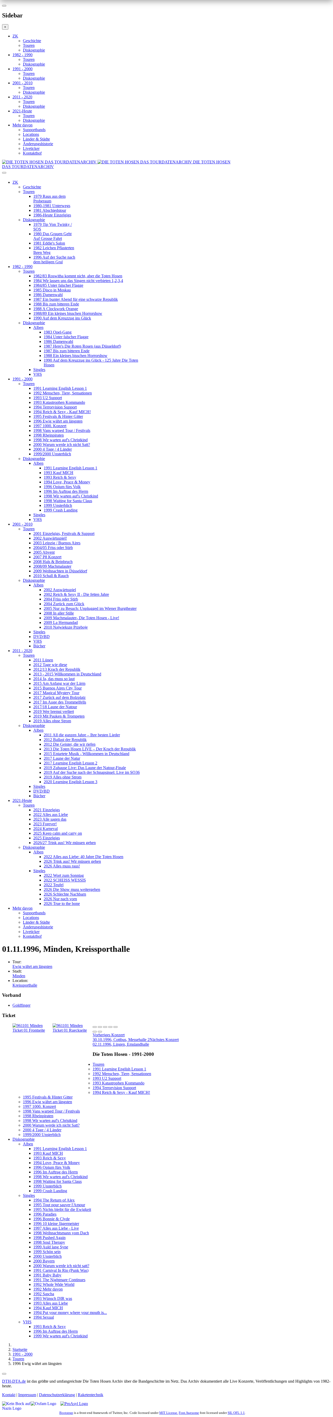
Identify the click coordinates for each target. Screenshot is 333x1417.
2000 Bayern (44, 1261)
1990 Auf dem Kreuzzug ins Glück (62, 318)
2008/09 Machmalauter (52, 566)
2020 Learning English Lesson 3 (70, 782)
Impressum (27, 1395)
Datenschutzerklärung (57, 1395)
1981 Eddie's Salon (49, 243)
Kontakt (8, 1395)
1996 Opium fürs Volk (62, 486)
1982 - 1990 (22, 55)
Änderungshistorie (38, 144)
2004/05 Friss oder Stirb (53, 547)
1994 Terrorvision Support (55, 407)
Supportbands (34, 129)
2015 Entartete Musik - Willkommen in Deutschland (86, 753)
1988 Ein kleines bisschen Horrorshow (75, 355)
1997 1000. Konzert (49, 426)
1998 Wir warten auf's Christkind (60, 440)
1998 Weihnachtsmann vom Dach (61, 1233)
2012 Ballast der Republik (65, 739)
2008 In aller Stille (59, 613)
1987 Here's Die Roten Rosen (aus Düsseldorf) (82, 346)
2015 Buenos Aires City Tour (57, 688)
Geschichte (32, 41)
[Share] (100, 1027)
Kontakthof (32, 153)
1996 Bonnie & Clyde (51, 1219)
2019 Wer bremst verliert (53, 711)
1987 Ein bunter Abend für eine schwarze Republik (75, 299)
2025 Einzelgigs (46, 838)
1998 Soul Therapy (49, 1242)
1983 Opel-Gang (58, 332)
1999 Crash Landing (61, 510)
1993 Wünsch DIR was (52, 1298)
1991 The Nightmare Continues (59, 1280)
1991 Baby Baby (47, 1275)
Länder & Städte (36, 139)
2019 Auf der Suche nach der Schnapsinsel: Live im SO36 (92, 772)
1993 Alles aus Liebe (50, 1303)
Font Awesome (189, 1413)
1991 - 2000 (22, 69)
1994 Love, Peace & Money (67, 482)
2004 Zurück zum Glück (64, 604)
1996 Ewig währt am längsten (57, 421)
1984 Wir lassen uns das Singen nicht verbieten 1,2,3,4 (78, 280)
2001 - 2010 (22, 83)
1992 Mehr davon (48, 1289)
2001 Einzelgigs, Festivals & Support (63, 533)
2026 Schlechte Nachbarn (65, 894)
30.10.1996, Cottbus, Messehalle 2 (121, 1037)
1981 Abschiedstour (49, 210)
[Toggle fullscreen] (110, 1027)
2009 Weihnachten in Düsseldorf (60, 571)
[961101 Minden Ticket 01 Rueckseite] (73, 1030)
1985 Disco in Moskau (52, 290)
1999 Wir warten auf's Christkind (60, 1336)
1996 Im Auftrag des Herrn (66, 491)
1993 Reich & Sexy (60, 477)
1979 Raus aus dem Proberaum (49, 198)
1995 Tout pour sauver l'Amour (59, 1205)
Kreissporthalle (24, 985)
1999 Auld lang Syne (50, 1247)
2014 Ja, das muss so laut (54, 678)
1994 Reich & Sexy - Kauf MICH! (62, 412)
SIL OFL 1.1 (236, 1413)
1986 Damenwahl (48, 294)
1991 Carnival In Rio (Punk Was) (60, 1270)
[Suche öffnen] (166, 175)
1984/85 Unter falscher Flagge (58, 285)
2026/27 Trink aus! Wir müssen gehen (64, 842)
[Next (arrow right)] (100, 1031)
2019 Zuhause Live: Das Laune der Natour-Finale (85, 767)
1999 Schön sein (47, 1251)
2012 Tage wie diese (50, 664)
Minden (18, 976)
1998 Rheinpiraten (48, 435)
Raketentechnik (90, 1395)
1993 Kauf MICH (58, 472)
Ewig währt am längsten (32, 966)
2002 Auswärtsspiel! (50, 538)
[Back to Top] (4, 1374)
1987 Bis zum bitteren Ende (66, 351)
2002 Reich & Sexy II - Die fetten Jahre (76, 594)
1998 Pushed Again (49, 1237)
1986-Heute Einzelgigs (52, 215)
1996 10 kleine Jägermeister (56, 1223)
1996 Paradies (44, 1214)
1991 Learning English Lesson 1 (60, 388)
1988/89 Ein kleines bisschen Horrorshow (67, 313)
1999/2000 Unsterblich (52, 454)
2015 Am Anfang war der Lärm (59, 683)
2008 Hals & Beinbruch (53, 561)
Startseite (19, 1349)
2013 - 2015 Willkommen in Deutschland (67, 674)
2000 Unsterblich (47, 1256)
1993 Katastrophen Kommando (59, 402)
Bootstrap (66, 1413)
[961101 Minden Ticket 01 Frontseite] (32, 1030)
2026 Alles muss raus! (62, 866)
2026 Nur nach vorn (60, 899)
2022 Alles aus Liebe (50, 814)
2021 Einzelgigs (46, 810)
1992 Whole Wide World (53, 1284)
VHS (37, 374)
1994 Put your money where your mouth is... (70, 1312)
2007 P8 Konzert (47, 557)
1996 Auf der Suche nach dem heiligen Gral (54, 259)
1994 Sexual (43, 1317)
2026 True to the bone (62, 903)
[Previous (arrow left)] (95, 1031)
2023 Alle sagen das (49, 819)
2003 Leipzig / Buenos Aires (56, 543)
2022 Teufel (53, 885)
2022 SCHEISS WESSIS (65, 880)
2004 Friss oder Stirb (61, 599)
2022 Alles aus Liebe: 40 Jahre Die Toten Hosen (83, 856)
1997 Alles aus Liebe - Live (56, 1228)
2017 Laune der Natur (62, 758)
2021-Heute (22, 111)
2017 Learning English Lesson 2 (70, 763)
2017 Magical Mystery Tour (56, 693)
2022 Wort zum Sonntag (64, 875)
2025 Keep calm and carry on (57, 833)
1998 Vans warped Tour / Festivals (61, 430)
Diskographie (34, 50)
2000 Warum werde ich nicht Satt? (61, 444)
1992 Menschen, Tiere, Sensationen (62, 393)
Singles (39, 369)
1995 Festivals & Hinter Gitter (58, 416)
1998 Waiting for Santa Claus (68, 501)
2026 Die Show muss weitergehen (72, 889)
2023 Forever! (45, 824)
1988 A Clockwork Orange (55, 309)
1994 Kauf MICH (48, 1308)
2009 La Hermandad (61, 622)
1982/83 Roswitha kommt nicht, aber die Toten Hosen (77, 276)
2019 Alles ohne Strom (52, 721)
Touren (29, 45)
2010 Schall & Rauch (51, 575)
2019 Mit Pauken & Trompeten (59, 716)
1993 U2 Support (47, 397)
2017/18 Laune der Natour (55, 707)
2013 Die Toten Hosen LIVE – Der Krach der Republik (90, 749)
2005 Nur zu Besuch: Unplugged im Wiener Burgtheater (90, 608)
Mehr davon (22, 125)
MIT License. (168, 1413)
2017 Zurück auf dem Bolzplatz (59, 697)
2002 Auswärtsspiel (60, 590)
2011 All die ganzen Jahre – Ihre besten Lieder (82, 735)
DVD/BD (41, 636)
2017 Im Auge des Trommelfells (59, 702)
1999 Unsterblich (58, 505)
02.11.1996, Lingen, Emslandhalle (136, 1041)
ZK (15, 36)
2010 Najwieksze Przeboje (66, 627)
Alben (38, 327)
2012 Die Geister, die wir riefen (69, 744)
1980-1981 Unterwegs (51, 205)
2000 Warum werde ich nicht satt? (61, 1265)
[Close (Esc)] (95, 1027)
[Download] (105, 1027)
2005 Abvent (44, 552)
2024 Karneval (45, 828)
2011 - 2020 (22, 97)
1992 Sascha (43, 1294)
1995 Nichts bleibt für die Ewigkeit (62, 1209)
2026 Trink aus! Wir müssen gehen (72, 861)
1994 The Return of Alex (54, 1200)
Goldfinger (21, 1005)
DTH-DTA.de (14, 1381)
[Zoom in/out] (115, 1027)
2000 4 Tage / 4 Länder (52, 449)
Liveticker (31, 148)
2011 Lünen (43, 660)
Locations (31, 134)
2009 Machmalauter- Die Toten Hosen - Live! (81, 618)
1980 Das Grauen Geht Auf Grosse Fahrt (52, 236)
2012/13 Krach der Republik (56, 669)
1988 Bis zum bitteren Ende (56, 304)
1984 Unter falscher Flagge (66, 337)
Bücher (39, 646)
